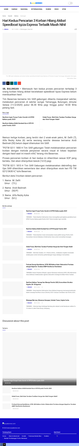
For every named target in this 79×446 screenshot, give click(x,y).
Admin (6, 29)
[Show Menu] (3, 3)
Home (6, 9)
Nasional (24, 9)
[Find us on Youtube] (62, 436)
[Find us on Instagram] (59, 436)
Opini (64, 9)
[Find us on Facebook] (54, 436)
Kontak (24, 436)
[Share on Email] (19, 83)
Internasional (36, 9)
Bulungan (23, 16)
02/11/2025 (15, 29)
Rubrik (48, 9)
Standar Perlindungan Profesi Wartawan (15, 438)
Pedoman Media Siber (35, 436)
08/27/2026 (37, 287)
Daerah (14, 9)
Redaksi (30, 213)
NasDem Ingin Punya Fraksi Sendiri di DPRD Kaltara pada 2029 (46, 211)
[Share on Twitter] (8, 83)
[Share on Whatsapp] (11, 83)
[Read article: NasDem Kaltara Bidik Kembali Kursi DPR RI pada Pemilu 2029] (12, 235)
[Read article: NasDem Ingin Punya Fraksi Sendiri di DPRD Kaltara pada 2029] (12, 217)
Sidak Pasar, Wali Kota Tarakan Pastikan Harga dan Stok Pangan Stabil (49, 247)
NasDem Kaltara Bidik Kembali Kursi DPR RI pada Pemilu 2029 (46, 229)
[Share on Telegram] (15, 83)
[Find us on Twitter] (57, 436)
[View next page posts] (41, 130)
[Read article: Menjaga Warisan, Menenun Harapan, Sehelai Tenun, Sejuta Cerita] (12, 306)
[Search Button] (76, 3)
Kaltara (16, 16)
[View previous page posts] (37, 130)
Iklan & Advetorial (14, 436)
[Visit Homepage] (36, 3)
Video (56, 9)
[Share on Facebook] (4, 83)
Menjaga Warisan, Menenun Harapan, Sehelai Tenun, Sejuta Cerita (47, 300)
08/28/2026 (37, 213)
